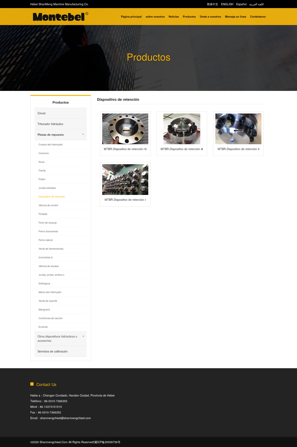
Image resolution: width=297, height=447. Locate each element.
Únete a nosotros (210, 16)
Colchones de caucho (51, 318)
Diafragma (44, 283)
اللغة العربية (256, 4)
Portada (43, 214)
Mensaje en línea (235, 16)
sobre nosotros (155, 16)
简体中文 (212, 4)
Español (241, 4)
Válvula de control (48, 205)
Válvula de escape (49, 266)
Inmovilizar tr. (46, 257)
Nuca (41, 161)
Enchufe (43, 326)
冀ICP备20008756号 (107, 442)
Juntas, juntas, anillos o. (52, 274)
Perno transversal (48, 231)
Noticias (174, 16)
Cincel (41, 113)
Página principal (131, 16)
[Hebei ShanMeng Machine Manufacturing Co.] (60, 17)
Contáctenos (258, 16)
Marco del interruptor (50, 292)
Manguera (44, 309)
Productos (189, 16)
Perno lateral (46, 240)
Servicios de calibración (53, 351)
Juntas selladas (47, 187)
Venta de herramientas (51, 248)
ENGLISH (227, 4)
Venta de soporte (48, 300)
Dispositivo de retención (52, 196)
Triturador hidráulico (50, 124)
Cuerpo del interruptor (51, 144)
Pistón (42, 179)
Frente (42, 170)
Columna (44, 153)
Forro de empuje (48, 222)
